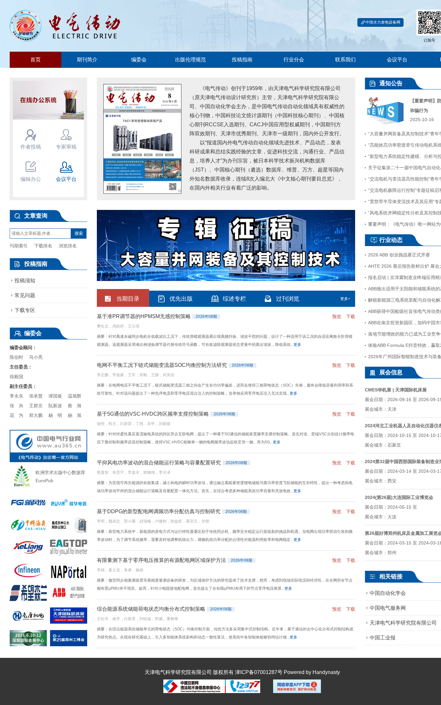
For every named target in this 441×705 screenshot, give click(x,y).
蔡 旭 (74, 405)
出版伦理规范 (190, 59)
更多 (297, 344)
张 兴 (16, 405)
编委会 (139, 59)
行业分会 (293, 59)
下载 (350, 316)
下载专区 (25, 310)
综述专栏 (234, 298)
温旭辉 (74, 396)
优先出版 (181, 298)
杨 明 (55, 415)
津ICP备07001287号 (258, 672)
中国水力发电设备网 (382, 22)
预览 (336, 316)
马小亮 (36, 357)
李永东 (16, 396)
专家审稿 (66, 147)
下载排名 (43, 245)
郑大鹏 (36, 415)
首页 (35, 59)
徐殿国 (16, 376)
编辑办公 (30, 179)
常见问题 (25, 295)
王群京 (36, 405)
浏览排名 (68, 245)
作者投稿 (30, 147)
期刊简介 (87, 59)
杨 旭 (74, 415)
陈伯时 (16, 357)
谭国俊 (55, 396)
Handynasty (326, 672)
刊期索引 (19, 245)
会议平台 (397, 59)
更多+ (345, 298)
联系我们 (345, 59)
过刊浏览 (287, 298)
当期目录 (127, 298)
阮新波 (55, 405)
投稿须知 (25, 280)
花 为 (16, 415)
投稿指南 (242, 59)
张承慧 (36, 396)
